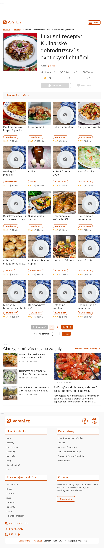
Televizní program (15, 515)
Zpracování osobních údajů (71, 456)
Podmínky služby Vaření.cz (70, 438)
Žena (8, 498)
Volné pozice (64, 460)
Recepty (10, 442)
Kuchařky (17, 30)
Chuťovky (9, 271)
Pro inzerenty (16, 528)
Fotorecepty (12, 447)
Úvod (8, 438)
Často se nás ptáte (18, 523)
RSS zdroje (14, 534)
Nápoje (33, 182)
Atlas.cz (38, 540)
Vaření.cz (6, 30)
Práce (9, 511)
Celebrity (10, 507)
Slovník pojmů (13, 465)
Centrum (10, 502)
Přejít (66, 334)
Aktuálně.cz (12, 484)
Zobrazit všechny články (86, 349)
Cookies (61, 442)
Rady (8, 460)
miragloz (54, 66)
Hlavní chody (11, 137)
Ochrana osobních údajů (69, 451)
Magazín (10, 456)
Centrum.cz (24, 540)
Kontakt (10, 469)
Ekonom (10, 493)
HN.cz (9, 489)
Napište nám (66, 499)
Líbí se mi (56, 86)
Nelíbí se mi (86, 86)
